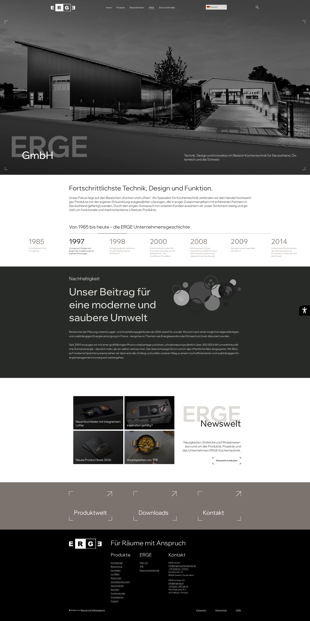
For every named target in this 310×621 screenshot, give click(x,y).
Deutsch (214, 7)
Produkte (120, 7)
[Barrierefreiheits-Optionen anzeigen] (304, 310)
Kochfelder (116, 570)
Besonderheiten (137, 7)
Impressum (201, 610)
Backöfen (115, 589)
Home (109, 7)
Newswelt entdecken (227, 460)
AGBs (238, 610)
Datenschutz (221, 610)
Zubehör (114, 601)
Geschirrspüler (117, 585)
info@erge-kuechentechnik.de (182, 566)
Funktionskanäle (118, 593)
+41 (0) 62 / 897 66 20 (178, 586)
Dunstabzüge (117, 563)
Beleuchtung (116, 566)
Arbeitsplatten (117, 597)
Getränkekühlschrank (120, 582)
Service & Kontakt (167, 7)
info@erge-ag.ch (176, 583)
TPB (141, 566)
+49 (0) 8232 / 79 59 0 (178, 569)
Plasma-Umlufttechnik (149, 570)
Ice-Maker (115, 574)
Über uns (144, 563)
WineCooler (116, 578)
